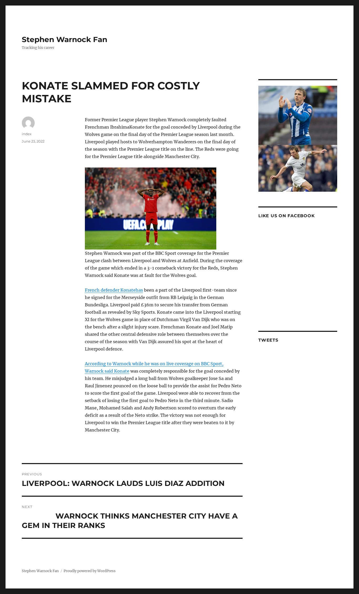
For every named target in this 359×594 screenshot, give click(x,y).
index (27, 134)
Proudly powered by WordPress (90, 571)
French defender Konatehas (114, 290)
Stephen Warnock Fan (64, 39)
